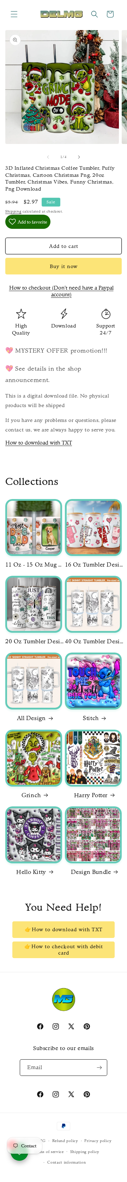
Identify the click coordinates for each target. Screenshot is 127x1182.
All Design (31, 718)
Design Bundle (91, 871)
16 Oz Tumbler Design (95, 564)
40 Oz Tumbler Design (95, 641)
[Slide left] (48, 157)
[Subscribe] (99, 1067)
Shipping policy (85, 1151)
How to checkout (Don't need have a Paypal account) (61, 291)
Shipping (13, 211)
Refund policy (65, 1140)
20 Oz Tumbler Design (35, 641)
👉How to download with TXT (64, 929)
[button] (14, 14)
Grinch (31, 795)
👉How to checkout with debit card (63, 949)
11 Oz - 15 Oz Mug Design (35, 564)
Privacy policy (97, 1140)
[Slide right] (79, 157)
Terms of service (49, 1151)
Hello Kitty (31, 871)
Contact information (66, 1162)
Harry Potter (91, 795)
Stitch (91, 718)
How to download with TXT (38, 442)
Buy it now (64, 266)
